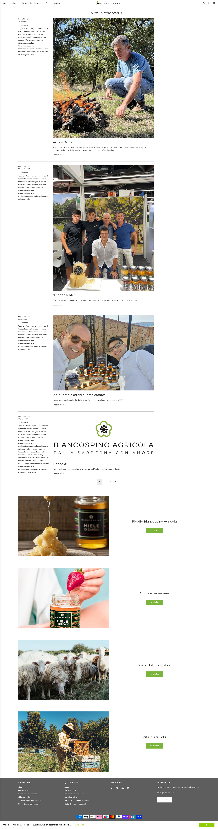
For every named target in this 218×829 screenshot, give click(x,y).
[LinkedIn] (127, 788)
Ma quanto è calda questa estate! (79, 395)
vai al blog (154, 530)
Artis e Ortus (62, 142)
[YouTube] (122, 788)
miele (42, 52)
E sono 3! (60, 464)
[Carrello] (213, 3)
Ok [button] (207, 825)
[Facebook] (111, 788)
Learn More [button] (79, 825)
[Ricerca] (203, 3)
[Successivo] (115, 481)
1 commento (23, 25)
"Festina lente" (64, 295)
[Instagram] (117, 788)
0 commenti (23, 173)
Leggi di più (57, 155)
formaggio (34, 52)
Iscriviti (164, 800)
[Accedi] (208, 3)
